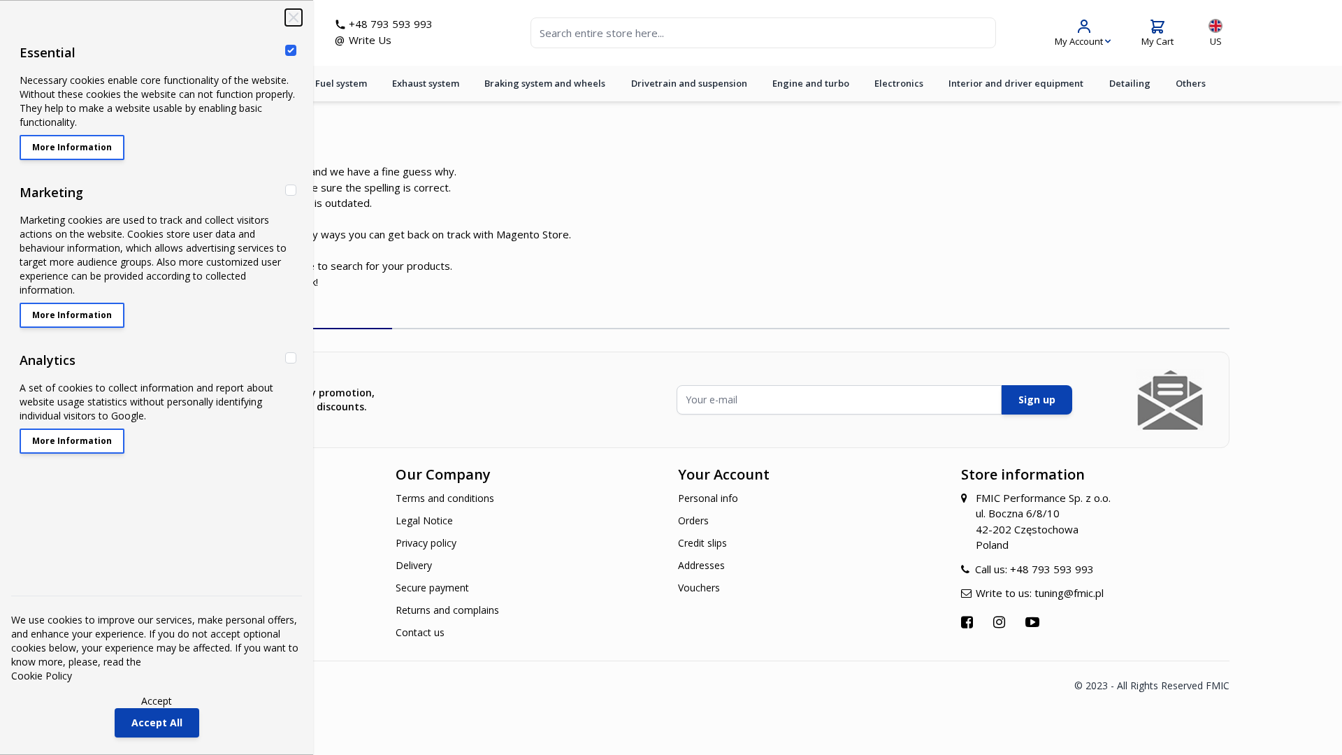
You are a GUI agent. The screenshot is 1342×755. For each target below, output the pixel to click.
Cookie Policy (41, 675)
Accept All (156, 722)
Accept (156, 700)
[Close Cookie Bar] (293, 17)
